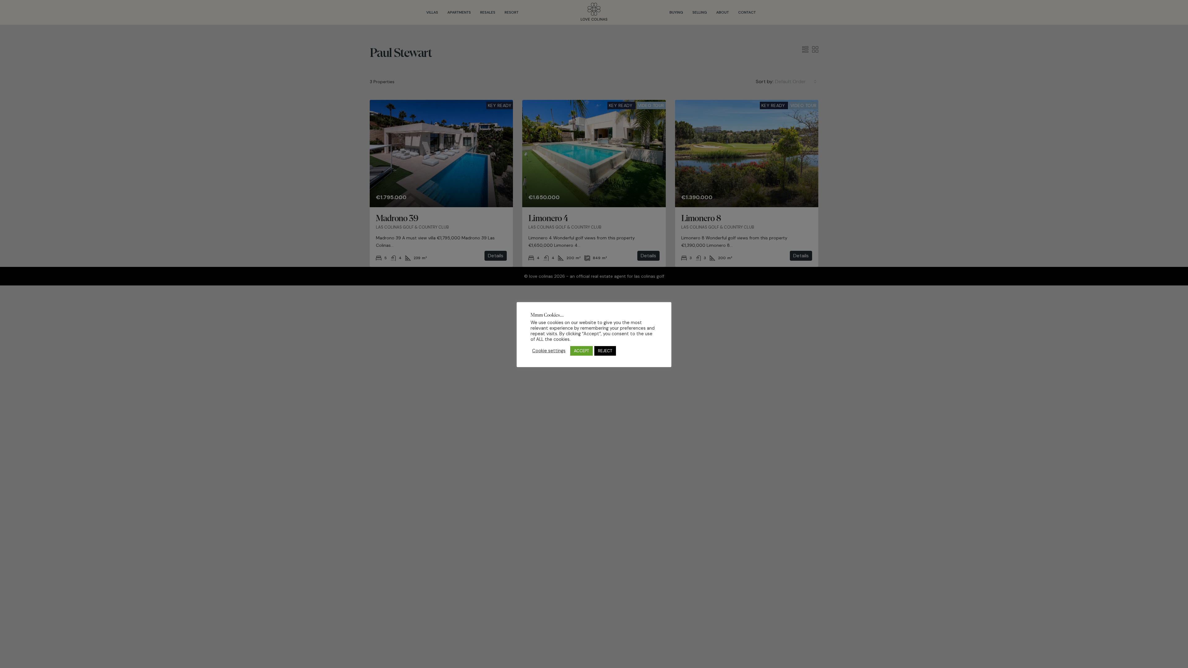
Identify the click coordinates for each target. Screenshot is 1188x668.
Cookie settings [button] (549, 350)
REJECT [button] (605, 350)
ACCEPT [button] (581, 350)
